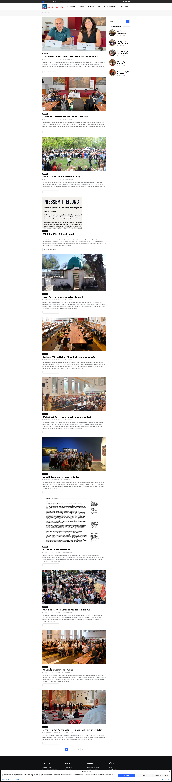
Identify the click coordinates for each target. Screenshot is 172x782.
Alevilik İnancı (91, 6)
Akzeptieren (127, 775)
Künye (110, 767)
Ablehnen (144, 775)
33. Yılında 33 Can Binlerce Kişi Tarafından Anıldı (67, 610)
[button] (169, 771)
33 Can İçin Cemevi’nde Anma (57, 670)
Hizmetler (81, 6)
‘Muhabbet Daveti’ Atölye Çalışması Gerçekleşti (66, 417)
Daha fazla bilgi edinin (50, 71)
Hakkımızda (73, 6)
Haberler (119, 30)
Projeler (120, 6)
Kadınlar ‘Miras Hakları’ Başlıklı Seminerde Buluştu (68, 357)
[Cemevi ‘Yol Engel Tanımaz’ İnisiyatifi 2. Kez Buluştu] (112, 52)
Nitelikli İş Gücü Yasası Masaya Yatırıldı (121, 33)
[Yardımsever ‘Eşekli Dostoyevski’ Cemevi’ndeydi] (112, 72)
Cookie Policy (4, 779)
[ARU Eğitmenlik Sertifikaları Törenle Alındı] (112, 42)
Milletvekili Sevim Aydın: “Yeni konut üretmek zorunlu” (70, 57)
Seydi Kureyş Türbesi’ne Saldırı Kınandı (62, 297)
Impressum (17, 779)
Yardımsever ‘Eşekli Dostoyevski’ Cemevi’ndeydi (123, 73)
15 (78, 749)
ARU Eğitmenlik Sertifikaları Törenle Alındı (123, 43)
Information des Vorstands (56, 550)
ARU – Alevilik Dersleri (109, 6)
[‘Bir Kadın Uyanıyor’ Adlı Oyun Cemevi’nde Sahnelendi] (112, 62)
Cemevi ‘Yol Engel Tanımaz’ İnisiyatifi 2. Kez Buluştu (122, 53)
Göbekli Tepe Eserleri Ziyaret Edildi (60, 477)
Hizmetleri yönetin (165, 779)
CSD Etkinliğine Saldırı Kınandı (59, 1)
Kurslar (98, 6)
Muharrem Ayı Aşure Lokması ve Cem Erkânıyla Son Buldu (72, 730)
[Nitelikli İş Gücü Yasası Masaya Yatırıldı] (112, 32)
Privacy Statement (11, 779)
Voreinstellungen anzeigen (161, 775)
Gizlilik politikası (113, 769)
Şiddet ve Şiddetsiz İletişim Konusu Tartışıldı (65, 117)
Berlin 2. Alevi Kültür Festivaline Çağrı (62, 177)
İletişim (127, 6)
